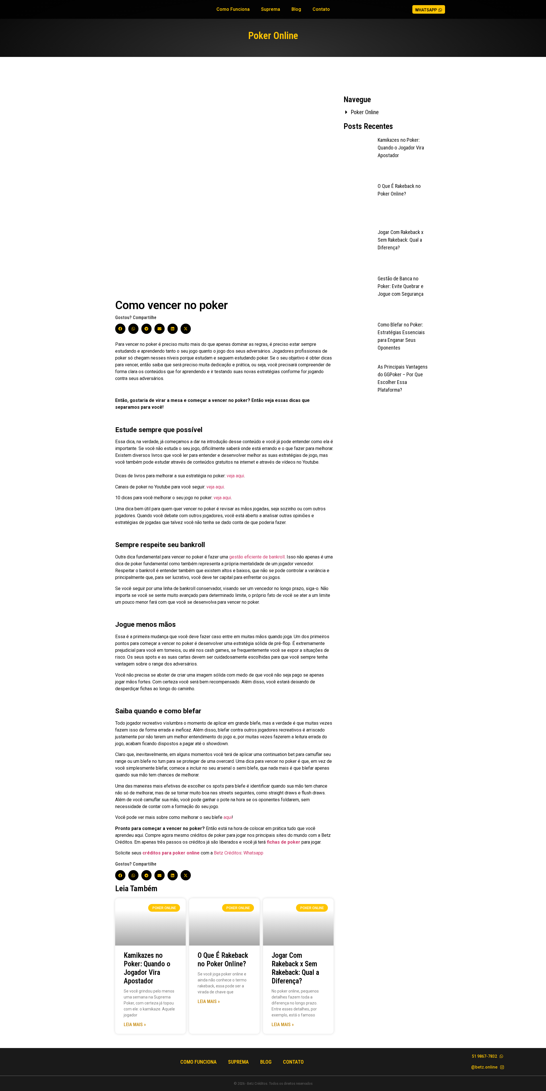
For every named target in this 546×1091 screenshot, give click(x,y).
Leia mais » (135, 1024)
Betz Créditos (227, 853)
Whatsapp (253, 853)
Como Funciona (233, 9)
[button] (120, 329)
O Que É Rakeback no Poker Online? (223, 959)
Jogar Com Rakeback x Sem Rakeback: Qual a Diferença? (295, 968)
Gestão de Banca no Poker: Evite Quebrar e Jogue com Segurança (400, 286)
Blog (296, 9)
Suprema (270, 9)
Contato (321, 9)
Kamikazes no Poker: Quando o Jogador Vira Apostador (147, 968)
